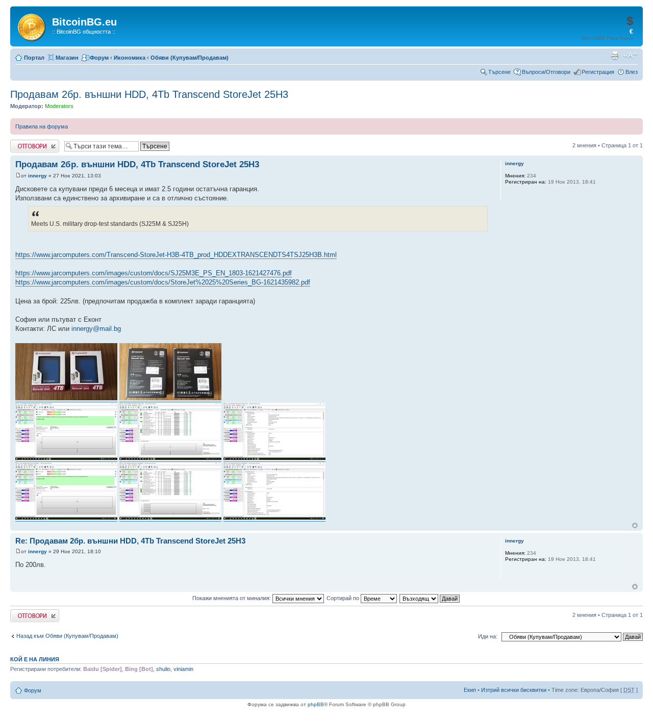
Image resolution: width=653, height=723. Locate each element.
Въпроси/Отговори (546, 72)
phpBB (316, 704)
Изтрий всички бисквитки (513, 690)
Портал (34, 58)
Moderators (59, 106)
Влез (631, 72)
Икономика (129, 58)
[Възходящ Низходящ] (430, 598)
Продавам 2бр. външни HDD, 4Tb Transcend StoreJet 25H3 (149, 94)
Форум (99, 58)
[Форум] (32, 25)
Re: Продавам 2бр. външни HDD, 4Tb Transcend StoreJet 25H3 (130, 540)
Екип (470, 690)
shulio (163, 669)
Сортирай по (343, 598)
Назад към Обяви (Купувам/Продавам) (67, 636)
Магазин (67, 58)
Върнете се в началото (635, 525)
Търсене (499, 72)
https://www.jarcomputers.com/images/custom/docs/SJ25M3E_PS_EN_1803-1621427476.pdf (153, 273)
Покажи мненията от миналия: (232, 598)
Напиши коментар (33, 143)
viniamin (183, 669)
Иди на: (487, 636)
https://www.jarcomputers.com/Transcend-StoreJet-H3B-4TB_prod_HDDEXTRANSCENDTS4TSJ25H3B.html (176, 255)
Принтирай (614, 55)
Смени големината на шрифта (630, 55)
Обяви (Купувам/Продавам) (189, 58)
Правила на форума (41, 126)
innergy (37, 175)
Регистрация (598, 72)
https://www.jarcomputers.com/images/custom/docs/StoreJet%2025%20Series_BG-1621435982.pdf (162, 282)
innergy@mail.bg (96, 328)
